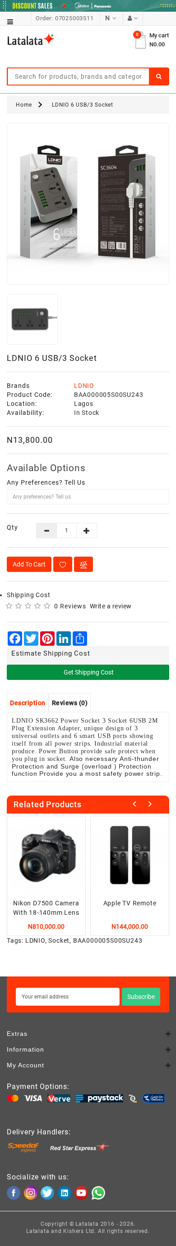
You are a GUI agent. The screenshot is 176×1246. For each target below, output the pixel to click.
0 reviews (70, 606)
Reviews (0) (70, 702)
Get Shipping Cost (88, 672)
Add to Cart (29, 564)
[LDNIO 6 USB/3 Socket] (88, 204)
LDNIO (84, 385)
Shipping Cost (28, 594)
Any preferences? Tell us (46, 482)
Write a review (111, 606)
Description (28, 702)
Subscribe (141, 996)
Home (24, 105)
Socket (58, 940)
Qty (12, 527)
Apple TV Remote (130, 903)
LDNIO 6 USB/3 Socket (82, 105)
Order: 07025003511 (64, 18)
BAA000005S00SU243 (108, 940)
